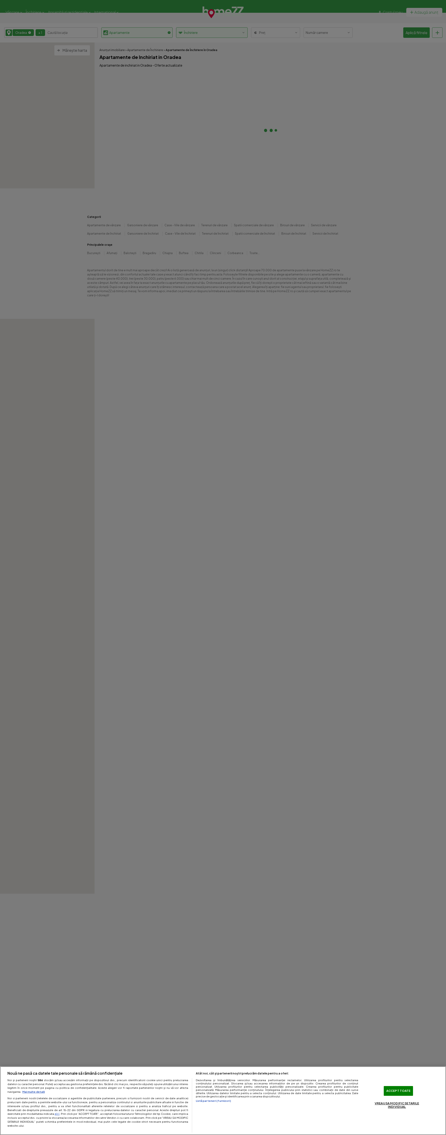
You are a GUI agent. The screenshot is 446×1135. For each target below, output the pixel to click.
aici (57, 1114)
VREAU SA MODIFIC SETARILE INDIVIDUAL (397, 1105)
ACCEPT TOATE (398, 1091)
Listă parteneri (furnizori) (213, 1100)
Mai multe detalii (33, 1091)
